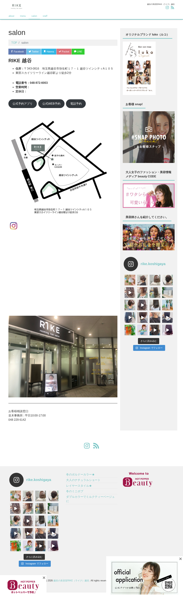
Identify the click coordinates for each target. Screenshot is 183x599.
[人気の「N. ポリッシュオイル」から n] (167, 305)
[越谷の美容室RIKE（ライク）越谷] (16, 6)
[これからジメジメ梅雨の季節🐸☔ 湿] (167, 292)
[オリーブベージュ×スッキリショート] (130, 305)
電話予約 (76, 103)
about (11, 16)
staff (45, 16)
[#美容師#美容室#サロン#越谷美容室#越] (167, 317)
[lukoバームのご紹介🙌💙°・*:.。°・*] (130, 280)
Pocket (65, 51)
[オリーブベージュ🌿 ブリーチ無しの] (155, 292)
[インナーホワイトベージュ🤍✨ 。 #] (155, 317)
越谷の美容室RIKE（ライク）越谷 (71, 580)
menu (23, 16)
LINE (79, 51)
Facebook (18, 51)
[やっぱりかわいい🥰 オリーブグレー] (155, 305)
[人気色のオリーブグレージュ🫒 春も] (155, 330)
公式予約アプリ (23, 103)
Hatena (50, 51)
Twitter (35, 51)
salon (34, 16)
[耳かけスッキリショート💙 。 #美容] (142, 280)
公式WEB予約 (51, 103)
